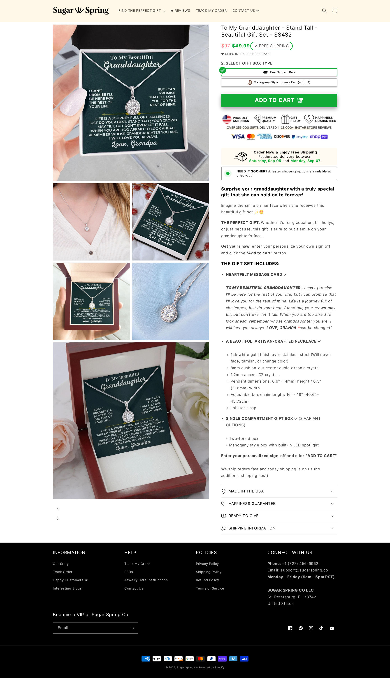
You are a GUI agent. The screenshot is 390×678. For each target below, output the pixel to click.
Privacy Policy (207, 564)
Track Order (62, 572)
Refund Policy (207, 580)
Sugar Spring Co (187, 667)
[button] (141, 11)
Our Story (61, 564)
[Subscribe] (133, 627)
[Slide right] (58, 519)
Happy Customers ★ (70, 580)
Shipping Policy (208, 572)
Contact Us (133, 588)
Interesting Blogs (67, 588)
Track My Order (137, 564)
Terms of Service (210, 588)
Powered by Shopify (211, 667)
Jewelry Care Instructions (146, 580)
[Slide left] (58, 509)
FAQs (128, 572)
